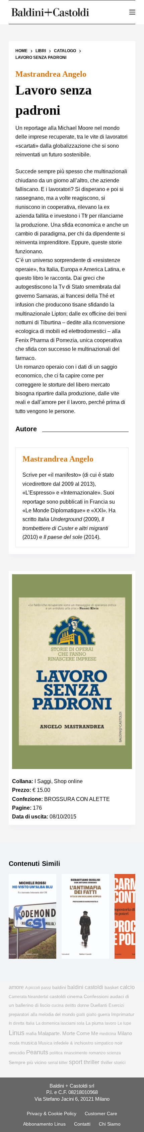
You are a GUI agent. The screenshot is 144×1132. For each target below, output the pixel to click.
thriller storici (113, 1062)
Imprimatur (122, 1014)
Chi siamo (110, 1124)
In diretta (16, 1023)
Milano (125, 1033)
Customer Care (101, 1113)
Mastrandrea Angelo (50, 74)
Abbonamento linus (44, 1124)
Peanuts (37, 1052)
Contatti (82, 1124)
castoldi (58, 996)
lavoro (110, 1023)
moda (14, 1043)
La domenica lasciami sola (60, 1023)
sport (75, 1062)
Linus (16, 1032)
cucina (58, 1005)
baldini (59, 987)
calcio (127, 987)
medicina (107, 1033)
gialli (80, 1014)
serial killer (58, 1062)
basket (111, 987)
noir (119, 1043)
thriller (91, 1062)
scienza (114, 1053)
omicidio (17, 1052)
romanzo (97, 1052)
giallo (91, 1014)
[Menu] (132, 12)
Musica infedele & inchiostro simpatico (75, 1043)
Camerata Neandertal (28, 996)
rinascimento (75, 1053)
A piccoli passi (38, 987)
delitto (70, 1005)
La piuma (94, 1023)
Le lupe (124, 1023)
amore (16, 987)
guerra (104, 1014)
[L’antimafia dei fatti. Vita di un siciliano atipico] (85, 916)
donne (83, 1005)
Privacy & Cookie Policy (51, 1113)
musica (29, 1043)
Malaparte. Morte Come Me (68, 1033)
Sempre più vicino (28, 1062)
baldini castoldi (85, 987)
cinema (74, 996)
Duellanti (98, 1005)
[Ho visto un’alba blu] (32, 916)
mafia (31, 1033)
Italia (30, 1023)
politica (56, 1053)
